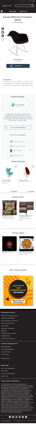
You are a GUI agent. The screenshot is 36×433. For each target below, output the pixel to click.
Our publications (6, 352)
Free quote (18, 66)
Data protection (5, 358)
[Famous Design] (18, 105)
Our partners (5, 354)
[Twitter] (13, 417)
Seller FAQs (4, 371)
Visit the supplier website (18, 127)
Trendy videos (18, 233)
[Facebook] (10, 417)
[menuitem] (2, 11)
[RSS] (26, 417)
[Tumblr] (23, 417)
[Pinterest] (20, 417)
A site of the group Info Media (18, 421)
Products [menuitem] (23, 11)
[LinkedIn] (16, 417)
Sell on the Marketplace (8, 368)
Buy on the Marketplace (8, 373)
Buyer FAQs (4, 376)
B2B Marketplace (6, 347)
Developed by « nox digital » (30, 420)
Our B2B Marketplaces (7, 349)
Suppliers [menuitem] (12, 11)
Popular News (18, 197)
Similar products (18, 161)
